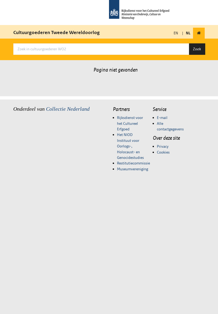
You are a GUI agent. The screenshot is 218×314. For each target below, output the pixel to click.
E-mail (162, 117)
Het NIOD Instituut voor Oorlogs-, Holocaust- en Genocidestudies (130, 146)
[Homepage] (199, 33)
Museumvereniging (132, 169)
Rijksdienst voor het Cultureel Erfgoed (130, 123)
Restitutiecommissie (133, 163)
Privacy (163, 146)
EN (176, 33)
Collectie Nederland (68, 109)
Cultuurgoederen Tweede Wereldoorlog (56, 32)
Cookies (163, 152)
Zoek (197, 49)
